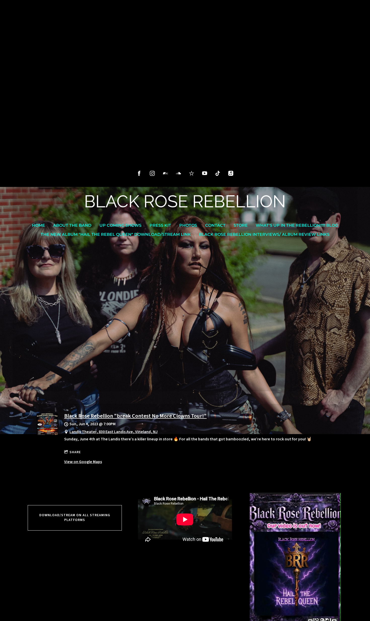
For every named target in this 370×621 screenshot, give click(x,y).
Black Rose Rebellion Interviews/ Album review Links (264, 234)
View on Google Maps (83, 462)
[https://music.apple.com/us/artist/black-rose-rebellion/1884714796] (230, 173)
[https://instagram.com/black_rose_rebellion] (152, 173)
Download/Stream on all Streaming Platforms (74, 518)
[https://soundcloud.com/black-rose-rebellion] (178, 173)
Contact (215, 225)
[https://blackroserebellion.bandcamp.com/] (165, 173)
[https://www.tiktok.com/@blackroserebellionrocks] (217, 173)
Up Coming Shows (120, 225)
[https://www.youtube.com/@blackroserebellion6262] (204, 173)
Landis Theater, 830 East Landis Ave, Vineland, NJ (113, 432)
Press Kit (160, 225)
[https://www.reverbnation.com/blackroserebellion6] (191, 173)
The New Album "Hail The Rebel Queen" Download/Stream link (116, 234)
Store (241, 225)
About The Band (72, 225)
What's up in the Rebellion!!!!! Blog (297, 225)
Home (38, 225)
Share (75, 452)
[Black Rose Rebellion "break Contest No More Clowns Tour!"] (47, 433)
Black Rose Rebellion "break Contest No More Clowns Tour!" (135, 416)
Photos (188, 225)
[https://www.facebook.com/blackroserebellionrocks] (139, 173)
